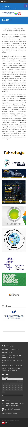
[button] (26, 5)
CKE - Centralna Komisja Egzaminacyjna (11, 403)
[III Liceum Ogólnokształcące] (10, 13)
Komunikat (4, 352)
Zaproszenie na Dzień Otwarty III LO (10, 360)
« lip (3, 395)
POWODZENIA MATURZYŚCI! (9, 365)
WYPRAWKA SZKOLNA (7, 349)
